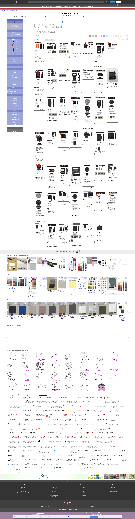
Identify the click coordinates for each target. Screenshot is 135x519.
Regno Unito (54, 506)
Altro (113, 492)
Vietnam (88, 506)
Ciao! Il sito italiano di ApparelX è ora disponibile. (68, 7)
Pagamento (113, 487)
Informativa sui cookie (72, 516)
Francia (58, 506)
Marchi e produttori (10, 10)
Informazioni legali (96, 512)
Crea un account (54, 492)
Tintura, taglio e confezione (113, 491)
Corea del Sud (84, 506)
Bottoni (84, 487)
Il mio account (54, 491)
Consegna (113, 488)
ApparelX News (54, 496)
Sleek (84, 492)
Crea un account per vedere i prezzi (52, 58)
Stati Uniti (49, 506)
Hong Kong (79, 506)
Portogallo (66, 506)
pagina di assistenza (71, 251)
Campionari (84, 495)
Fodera (84, 488)
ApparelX (3, 10)
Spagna (63, 506)
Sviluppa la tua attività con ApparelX (23, 492)
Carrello (54, 488)
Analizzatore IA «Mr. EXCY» (54, 495)
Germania (70, 506)
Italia (60, 506)
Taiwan (76, 506)
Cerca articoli (54, 487)
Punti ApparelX (23, 491)
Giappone (92, 506)
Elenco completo (43, 395)
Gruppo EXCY (23, 487)
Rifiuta (101, 516)
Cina (73, 506)
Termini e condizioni (89, 512)
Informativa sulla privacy (103, 512)
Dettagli (73, 9)
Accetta (93, 516)
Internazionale (43, 506)
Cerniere (83, 491)
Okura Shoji (23, 488)
